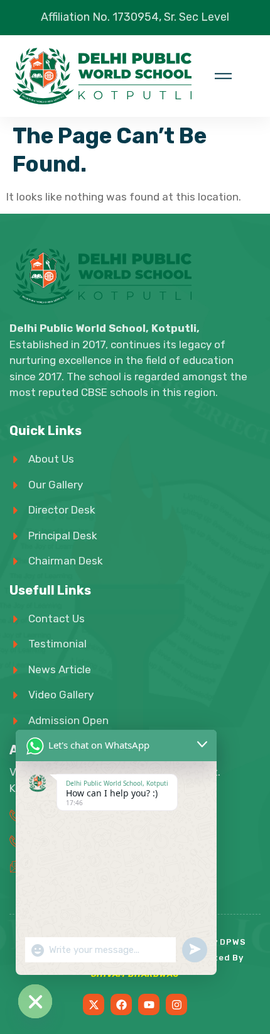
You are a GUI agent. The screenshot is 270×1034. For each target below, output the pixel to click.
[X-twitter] (93, 1004)
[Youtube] (148, 1004)
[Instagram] (176, 1004)
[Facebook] (121, 1004)
